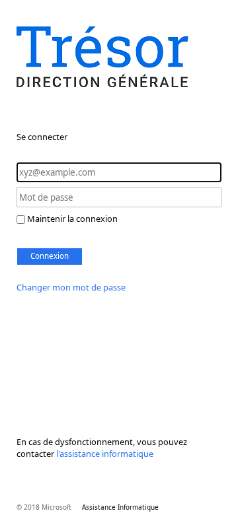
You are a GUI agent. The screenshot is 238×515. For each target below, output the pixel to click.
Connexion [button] (49, 256)
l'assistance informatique (104, 454)
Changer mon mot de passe (71, 287)
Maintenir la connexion (72, 218)
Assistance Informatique (120, 507)
